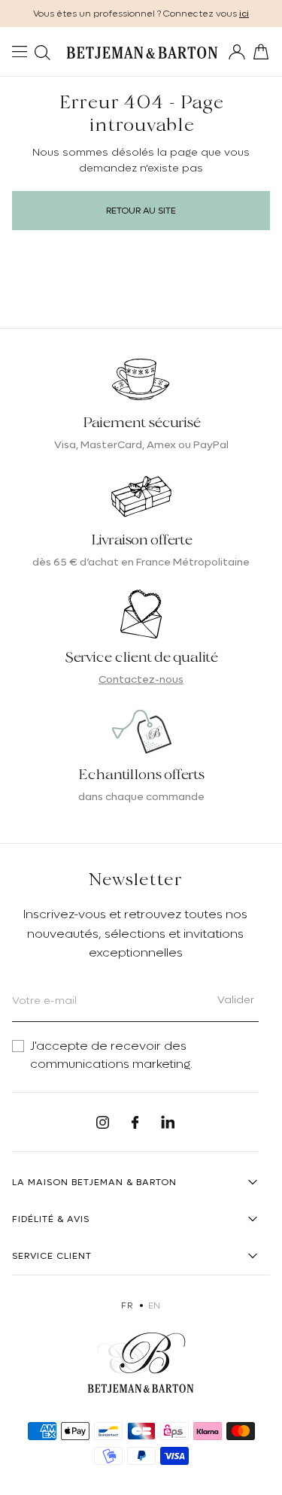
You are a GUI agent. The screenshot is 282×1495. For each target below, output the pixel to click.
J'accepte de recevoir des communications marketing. (111, 1055)
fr (126, 1305)
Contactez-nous (141, 679)
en (154, 1305)
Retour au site (141, 210)
